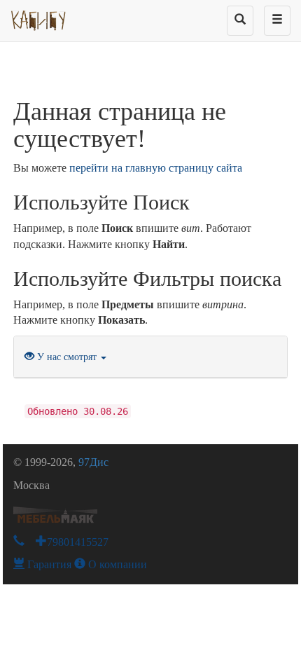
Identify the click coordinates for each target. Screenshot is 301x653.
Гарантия (47, 564)
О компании (116, 564)
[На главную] (39, 17)
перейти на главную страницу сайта (155, 168)
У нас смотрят (66, 357)
